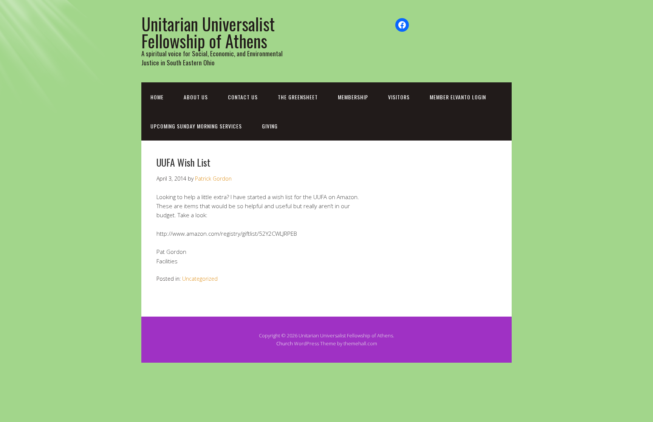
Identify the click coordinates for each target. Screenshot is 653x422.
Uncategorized (200, 278)
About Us (196, 97)
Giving (270, 126)
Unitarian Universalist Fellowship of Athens (208, 32)
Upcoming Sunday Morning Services (196, 126)
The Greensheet (298, 97)
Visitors (399, 97)
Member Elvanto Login (458, 97)
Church (284, 343)
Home (157, 97)
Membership (353, 97)
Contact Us (243, 97)
